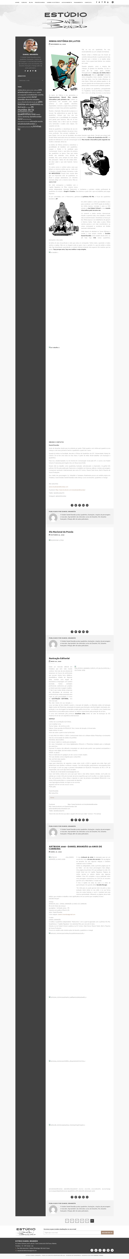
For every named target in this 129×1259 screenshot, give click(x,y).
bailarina (34, 92)
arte (40, 90)
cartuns (39, 92)
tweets (38, 114)
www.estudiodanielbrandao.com (58, 486)
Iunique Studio (98, 1255)
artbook (36, 90)
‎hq (32, 126)
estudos (36, 99)
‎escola (40, 121)
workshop (25, 116)
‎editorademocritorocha (24, 121)
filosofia (24, 102)
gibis (40, 102)
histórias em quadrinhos (29, 104)
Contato (88, 2)
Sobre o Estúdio (53, 2)
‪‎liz (19, 129)
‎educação (33, 121)
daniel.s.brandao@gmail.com (66, 914)
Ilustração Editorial (59, 658)
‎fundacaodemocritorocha (24, 127)
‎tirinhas (37, 126)
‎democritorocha (27, 119)
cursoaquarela (22, 94)
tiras (33, 114)
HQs (41, 104)
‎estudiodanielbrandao (26, 123)
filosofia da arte (31, 102)
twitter (20, 116)
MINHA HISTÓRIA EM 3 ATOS (64, 41)
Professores (40, 2)
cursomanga (22, 97)
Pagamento (78, 2)
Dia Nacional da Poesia (61, 532)
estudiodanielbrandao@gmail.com (27, 1250)
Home (17, 2)
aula (30, 92)
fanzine (20, 102)
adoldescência (22, 90)
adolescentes (30, 90)
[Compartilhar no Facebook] (72, 505)
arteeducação (23, 92)
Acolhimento (67, 2)
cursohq (40, 94)
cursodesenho (32, 94)
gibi (37, 102)
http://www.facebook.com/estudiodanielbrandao (70, 490)
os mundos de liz (26, 108)
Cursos (24, 2)
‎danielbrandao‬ (35, 116)
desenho (29, 99)
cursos (28, 97)
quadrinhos (24, 113)
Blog (31, 2)
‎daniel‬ (20, 119)
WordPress (77, 1255)
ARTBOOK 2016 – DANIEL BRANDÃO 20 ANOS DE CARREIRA (75, 847)
